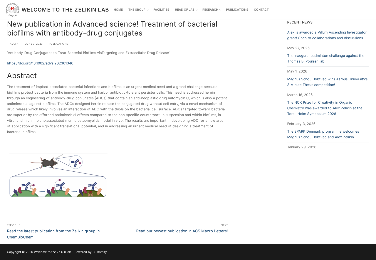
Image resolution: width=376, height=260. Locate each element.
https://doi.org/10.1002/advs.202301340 (40, 63)
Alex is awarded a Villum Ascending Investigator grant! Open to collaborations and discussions (327, 35)
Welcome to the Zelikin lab (65, 10)
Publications (58, 43)
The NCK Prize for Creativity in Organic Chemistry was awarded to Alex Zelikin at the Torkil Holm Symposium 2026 (324, 108)
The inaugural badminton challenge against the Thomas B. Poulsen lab (325, 58)
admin (14, 43)
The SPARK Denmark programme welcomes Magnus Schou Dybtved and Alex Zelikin (323, 134)
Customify (99, 252)
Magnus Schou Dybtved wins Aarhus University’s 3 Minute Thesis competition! (327, 82)
